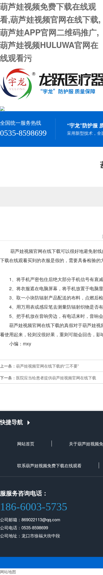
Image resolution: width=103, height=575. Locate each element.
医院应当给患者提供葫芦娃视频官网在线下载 (56, 377)
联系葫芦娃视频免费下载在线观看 (49, 465)
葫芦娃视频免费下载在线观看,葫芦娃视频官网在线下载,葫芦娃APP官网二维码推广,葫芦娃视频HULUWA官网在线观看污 (50, 32)
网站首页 (25, 444)
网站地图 (8, 571)
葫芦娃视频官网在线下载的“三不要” (47, 366)
